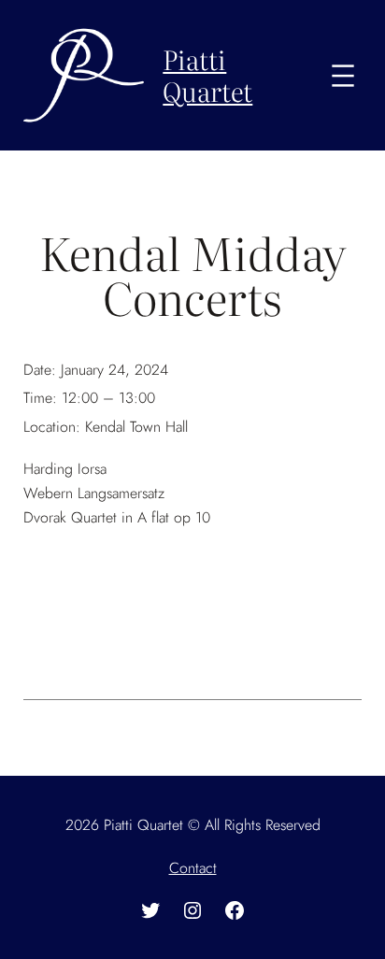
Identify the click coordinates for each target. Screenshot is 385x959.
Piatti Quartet (207, 74)
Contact (193, 868)
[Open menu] (343, 75)
